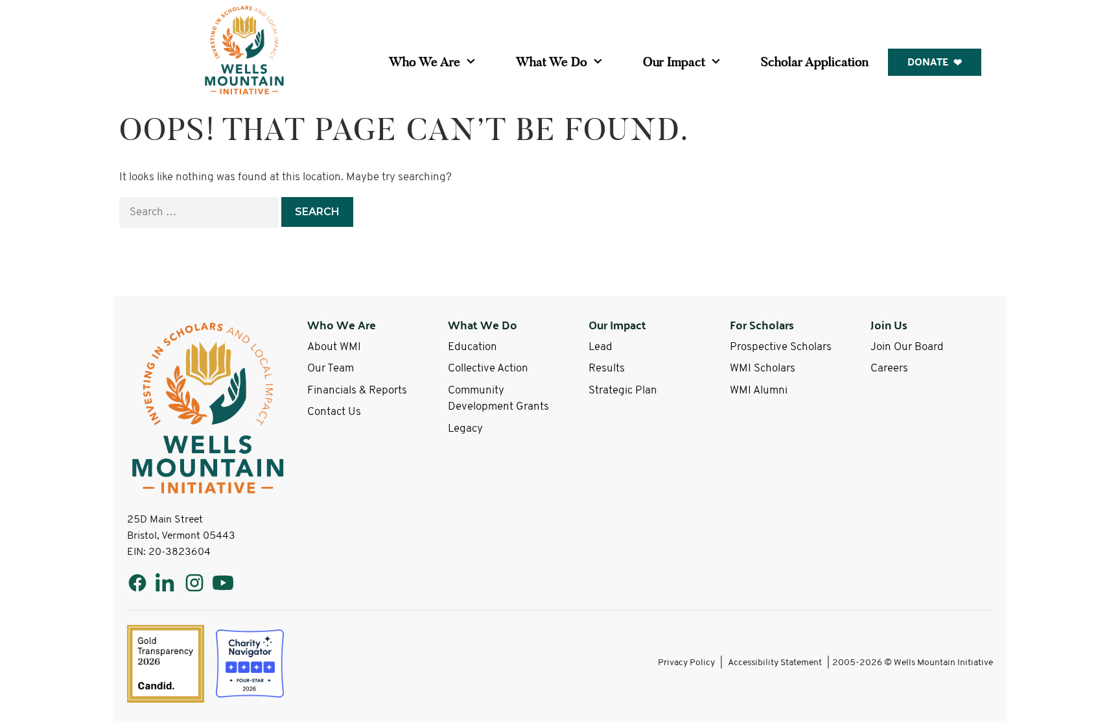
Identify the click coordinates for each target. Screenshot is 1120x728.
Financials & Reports (357, 390)
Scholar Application (815, 61)
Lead (600, 347)
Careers (889, 368)
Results (607, 368)
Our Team (330, 368)
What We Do (551, 61)
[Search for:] (200, 212)
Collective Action (488, 368)
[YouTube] (223, 582)
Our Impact (674, 61)
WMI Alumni (759, 390)
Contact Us (334, 411)
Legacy (465, 428)
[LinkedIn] (166, 582)
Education (472, 347)
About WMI (334, 347)
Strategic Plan (623, 390)
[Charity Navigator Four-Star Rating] (250, 663)
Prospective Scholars (781, 347)
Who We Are (424, 61)
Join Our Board (907, 347)
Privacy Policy (686, 663)
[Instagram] (194, 582)
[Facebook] (137, 582)
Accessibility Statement (775, 663)
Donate (927, 61)
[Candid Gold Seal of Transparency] (165, 664)
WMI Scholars (762, 368)
